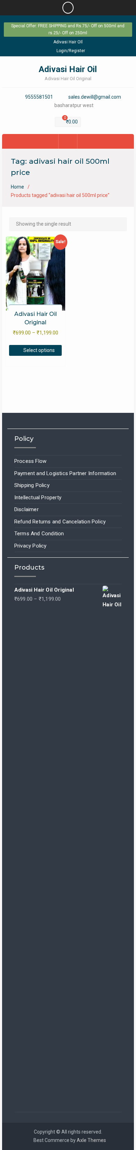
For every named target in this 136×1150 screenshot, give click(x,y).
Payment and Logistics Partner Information (65, 473)
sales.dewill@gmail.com (94, 97)
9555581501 (39, 97)
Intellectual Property (37, 497)
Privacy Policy (30, 546)
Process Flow (30, 461)
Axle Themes (91, 1140)
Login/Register (70, 50)
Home (17, 187)
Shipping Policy (32, 485)
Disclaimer (26, 509)
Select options (39, 350)
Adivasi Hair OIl (68, 42)
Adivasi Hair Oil (68, 69)
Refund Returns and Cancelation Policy (60, 521)
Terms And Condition (39, 533)
